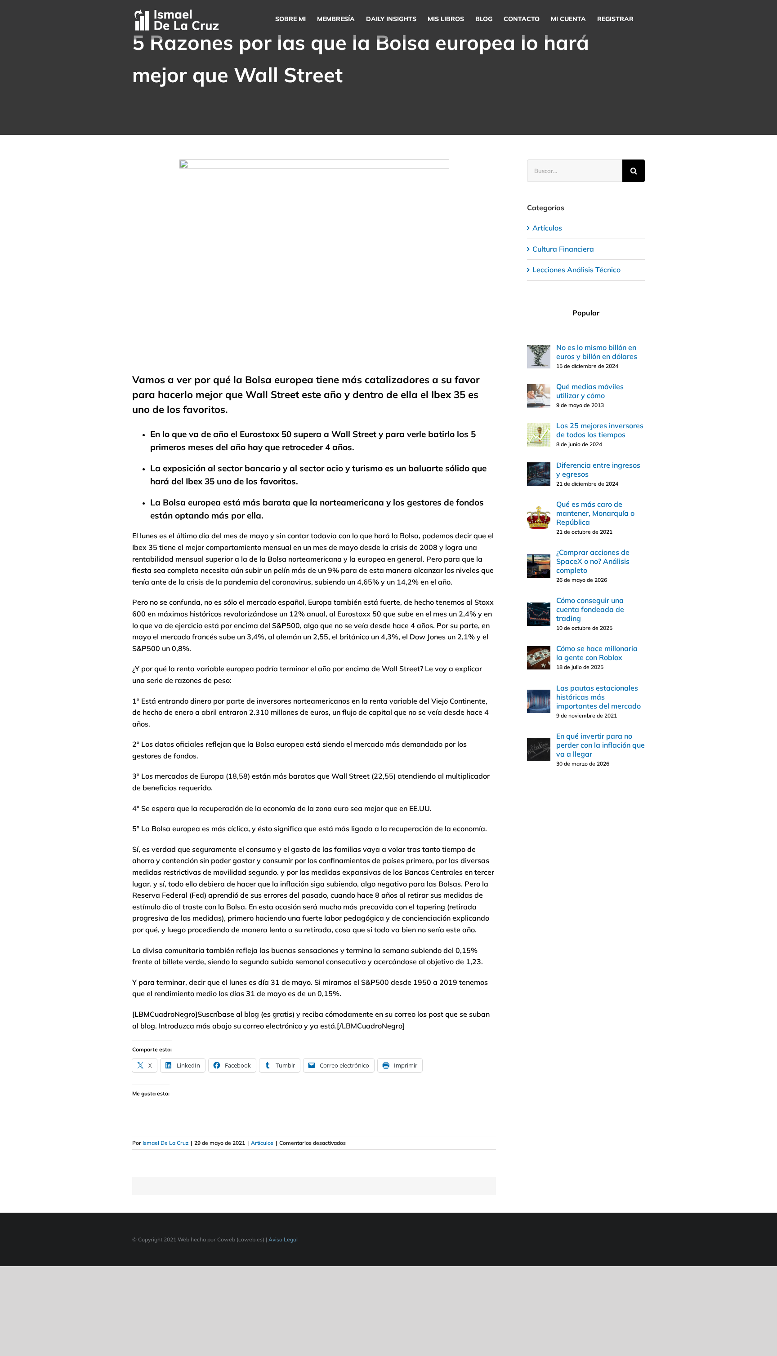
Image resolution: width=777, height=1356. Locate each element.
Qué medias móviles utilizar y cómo (590, 391)
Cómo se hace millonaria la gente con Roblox (597, 653)
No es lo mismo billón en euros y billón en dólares (596, 352)
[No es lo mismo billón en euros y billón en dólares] (538, 350)
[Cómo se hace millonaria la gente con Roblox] (538, 651)
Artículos (262, 1142)
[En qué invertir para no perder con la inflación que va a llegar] (538, 743)
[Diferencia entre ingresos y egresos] (538, 467)
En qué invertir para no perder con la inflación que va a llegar (600, 744)
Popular (585, 312)
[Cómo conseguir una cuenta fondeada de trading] (538, 607)
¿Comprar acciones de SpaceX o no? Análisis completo (593, 561)
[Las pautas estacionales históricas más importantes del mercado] (538, 695)
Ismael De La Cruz (165, 1142)
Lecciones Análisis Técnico (576, 269)
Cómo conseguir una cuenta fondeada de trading (590, 609)
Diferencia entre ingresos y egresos (598, 470)
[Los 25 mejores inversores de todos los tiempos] (538, 428)
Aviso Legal (283, 1239)
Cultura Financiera (563, 248)
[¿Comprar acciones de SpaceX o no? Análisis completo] (538, 559)
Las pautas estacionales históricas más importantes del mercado (598, 696)
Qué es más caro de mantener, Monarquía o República (595, 513)
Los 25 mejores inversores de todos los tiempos (599, 430)
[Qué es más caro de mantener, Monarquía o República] (538, 511)
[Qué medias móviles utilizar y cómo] (538, 389)
